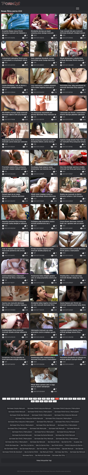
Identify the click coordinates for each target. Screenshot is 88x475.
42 (41, 401)
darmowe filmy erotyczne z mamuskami (21, 422)
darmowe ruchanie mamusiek (22, 435)
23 (13, 399)
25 (22, 399)
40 (32, 401)
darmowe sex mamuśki (37, 442)
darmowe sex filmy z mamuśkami (16, 442)
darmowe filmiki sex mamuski (19, 415)
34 (61, 399)
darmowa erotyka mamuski (16, 408)
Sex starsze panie (53, 442)
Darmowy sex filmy (61, 452)
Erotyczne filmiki (54, 449)
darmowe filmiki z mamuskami (42, 415)
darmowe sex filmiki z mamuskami (20, 439)
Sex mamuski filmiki (46, 452)
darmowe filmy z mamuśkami (67, 425)
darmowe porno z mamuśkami (22, 432)
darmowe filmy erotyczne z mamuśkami (59, 418)
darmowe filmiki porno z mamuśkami (40, 412)
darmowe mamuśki (73, 429)
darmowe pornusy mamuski (66, 432)
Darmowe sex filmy (58, 455)
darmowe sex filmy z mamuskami (67, 439)
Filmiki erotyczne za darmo (73, 445)
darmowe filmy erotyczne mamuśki (66, 415)
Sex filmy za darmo (27, 445)
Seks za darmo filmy (42, 445)
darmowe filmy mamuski (45, 422)
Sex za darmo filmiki (31, 452)
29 (39, 399)
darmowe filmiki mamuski (16, 412)
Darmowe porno (28, 455)
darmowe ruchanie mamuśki (43, 435)
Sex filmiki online (57, 445)
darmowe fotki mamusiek (38, 429)
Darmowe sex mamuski (77, 452)
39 (83, 399)
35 (66, 399)
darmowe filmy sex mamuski (45, 425)
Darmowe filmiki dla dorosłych (12, 452)
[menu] (77, 9)
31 (48, 399)
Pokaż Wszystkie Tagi (44, 460)
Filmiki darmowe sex (11, 445)
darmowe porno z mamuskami (44, 432)
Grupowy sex (78, 442)
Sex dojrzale (79, 449)
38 (79, 399)
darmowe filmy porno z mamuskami (22, 425)
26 (26, 399)
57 (50, 401)
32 (52, 399)
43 (46, 401)
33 (57, 399)
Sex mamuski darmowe (42, 455)
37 (74, 399)
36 (70, 399)
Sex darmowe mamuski (27, 449)
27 (30, 399)
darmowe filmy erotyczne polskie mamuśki (29, 418)
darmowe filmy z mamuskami (17, 429)
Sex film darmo (42, 449)
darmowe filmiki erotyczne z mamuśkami (66, 408)
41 (37, 401)
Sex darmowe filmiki (10, 449)
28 (35, 399)
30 (44, 399)
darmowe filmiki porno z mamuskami (67, 412)
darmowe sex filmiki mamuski (65, 435)
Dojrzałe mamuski (67, 449)
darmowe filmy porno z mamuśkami (67, 422)
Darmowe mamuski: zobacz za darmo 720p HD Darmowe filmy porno (37, 471)
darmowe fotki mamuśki (56, 429)
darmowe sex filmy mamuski (43, 439)
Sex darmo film (66, 442)
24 (17, 399)
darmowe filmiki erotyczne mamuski (39, 408)
